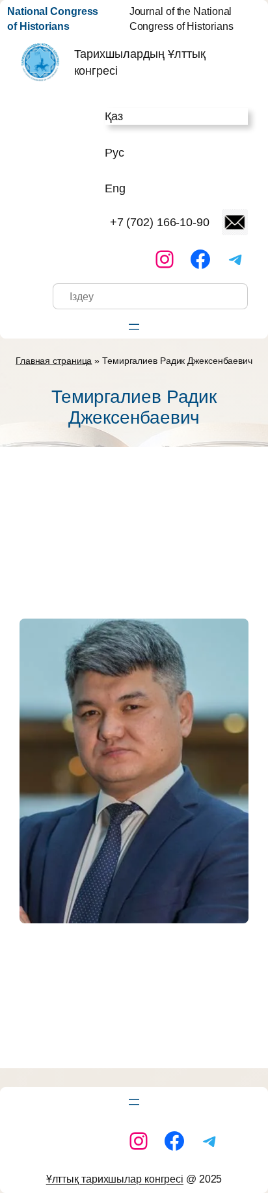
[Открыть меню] (134, 327)
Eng (115, 188)
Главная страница (54, 360)
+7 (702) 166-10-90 (159, 222)
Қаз (114, 116)
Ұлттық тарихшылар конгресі (114, 1179)
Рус (114, 152)
